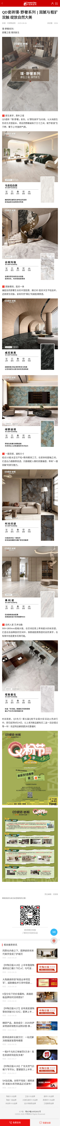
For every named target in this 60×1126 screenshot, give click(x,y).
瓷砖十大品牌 (49, 1096)
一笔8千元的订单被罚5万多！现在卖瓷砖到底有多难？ (18, 1053)
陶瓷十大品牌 (11, 1096)
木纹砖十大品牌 (11, 1104)
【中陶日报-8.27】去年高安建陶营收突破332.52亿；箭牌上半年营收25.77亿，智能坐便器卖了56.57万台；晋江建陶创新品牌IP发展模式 (18, 1010)
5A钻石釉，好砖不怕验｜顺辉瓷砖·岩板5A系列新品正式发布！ (18, 1082)
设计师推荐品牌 (30, 1104)
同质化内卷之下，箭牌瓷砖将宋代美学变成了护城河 (18, 952)
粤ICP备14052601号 (33, 1112)
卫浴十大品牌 (30, 1096)
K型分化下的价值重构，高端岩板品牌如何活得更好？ (18, 995)
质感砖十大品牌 (49, 1100)
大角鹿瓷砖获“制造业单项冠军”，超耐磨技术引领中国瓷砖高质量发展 (17, 981)
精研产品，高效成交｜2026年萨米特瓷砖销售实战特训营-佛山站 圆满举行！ (18, 1025)
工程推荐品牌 (49, 1104)
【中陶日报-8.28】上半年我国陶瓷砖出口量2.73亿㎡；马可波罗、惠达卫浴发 (18, 967)
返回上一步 (2, 3)
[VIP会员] (52, 3)
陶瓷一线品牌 (11, 1100)
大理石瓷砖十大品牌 (30, 1100)
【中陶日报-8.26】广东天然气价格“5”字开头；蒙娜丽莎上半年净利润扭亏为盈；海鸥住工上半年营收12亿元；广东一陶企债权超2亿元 (18, 1068)
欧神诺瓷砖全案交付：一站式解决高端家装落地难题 (18, 1039)
